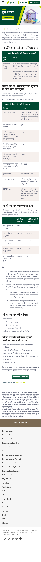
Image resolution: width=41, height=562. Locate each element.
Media (4, 515)
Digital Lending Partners (10, 479)
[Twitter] (12, 538)
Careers (5, 511)
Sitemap (5, 523)
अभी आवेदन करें (8, 18)
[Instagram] (20, 538)
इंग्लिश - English (20, 382)
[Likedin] (8, 538)
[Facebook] (4, 538)
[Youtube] (16, 538)
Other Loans (23, 2)
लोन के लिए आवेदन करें (20, 377)
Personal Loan (34, 2)
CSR (3, 519)
